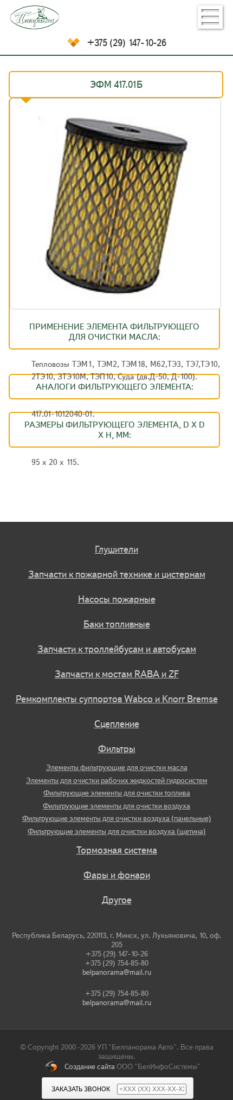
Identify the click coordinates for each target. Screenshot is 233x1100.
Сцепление (116, 724)
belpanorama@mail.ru (116, 972)
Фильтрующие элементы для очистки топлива (116, 793)
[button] (210, 17)
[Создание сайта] (55, 1066)
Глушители (116, 549)
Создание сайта (89, 1066)
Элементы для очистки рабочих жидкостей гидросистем (117, 780)
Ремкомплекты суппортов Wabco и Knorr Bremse (117, 699)
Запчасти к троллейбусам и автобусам (116, 649)
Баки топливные (116, 624)
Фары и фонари (116, 875)
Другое (117, 900)
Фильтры (116, 749)
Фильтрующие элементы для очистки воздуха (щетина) (117, 831)
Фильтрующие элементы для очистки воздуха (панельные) (116, 818)
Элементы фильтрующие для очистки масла (116, 767)
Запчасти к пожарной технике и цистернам (116, 574)
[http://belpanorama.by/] (116, 17)
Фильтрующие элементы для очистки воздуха (116, 806)
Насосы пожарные (117, 599)
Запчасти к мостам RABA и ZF (117, 674)
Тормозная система (116, 850)
